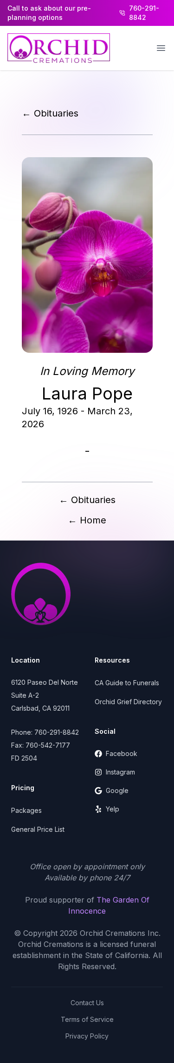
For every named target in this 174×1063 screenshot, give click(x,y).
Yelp (112, 809)
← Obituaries (50, 113)
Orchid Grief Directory (128, 702)
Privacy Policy (87, 1036)
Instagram (120, 772)
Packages (26, 810)
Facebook (121, 753)
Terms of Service (87, 1019)
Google (117, 790)
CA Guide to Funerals (127, 683)
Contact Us (87, 1003)
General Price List (37, 829)
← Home (87, 520)
